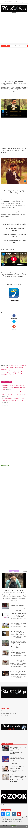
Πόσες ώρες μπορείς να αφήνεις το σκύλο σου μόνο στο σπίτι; (18, 652)
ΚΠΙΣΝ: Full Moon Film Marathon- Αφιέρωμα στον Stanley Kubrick (17, 758)
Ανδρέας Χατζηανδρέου (9, 88)
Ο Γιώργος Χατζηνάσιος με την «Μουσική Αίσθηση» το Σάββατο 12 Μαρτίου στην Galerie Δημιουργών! (12, 372)
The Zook (3, 805)
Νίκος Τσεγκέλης (15, 89)
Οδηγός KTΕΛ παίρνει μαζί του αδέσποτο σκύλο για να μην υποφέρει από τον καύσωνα (18, 673)
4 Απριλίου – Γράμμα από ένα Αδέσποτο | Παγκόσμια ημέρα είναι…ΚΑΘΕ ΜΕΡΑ (18, 615)
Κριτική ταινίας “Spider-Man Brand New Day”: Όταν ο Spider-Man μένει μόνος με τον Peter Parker (13, 387)
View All (25, 571)
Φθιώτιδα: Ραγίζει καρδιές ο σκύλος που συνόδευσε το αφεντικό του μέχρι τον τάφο (18, 605)
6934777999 (6, 711)
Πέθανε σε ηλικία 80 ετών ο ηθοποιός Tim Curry (14, 394)
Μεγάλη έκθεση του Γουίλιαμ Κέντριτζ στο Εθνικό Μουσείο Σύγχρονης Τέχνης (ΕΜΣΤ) (18, 776)
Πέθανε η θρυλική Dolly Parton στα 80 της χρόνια (14, 404)
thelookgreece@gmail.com (9, 713)
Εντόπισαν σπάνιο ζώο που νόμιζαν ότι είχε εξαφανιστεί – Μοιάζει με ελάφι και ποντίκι (18, 643)
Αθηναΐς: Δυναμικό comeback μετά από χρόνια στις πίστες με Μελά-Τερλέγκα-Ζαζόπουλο (13, 367)
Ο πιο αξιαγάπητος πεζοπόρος (14, 590)
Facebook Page (7, 716)
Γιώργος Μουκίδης (18, 88)
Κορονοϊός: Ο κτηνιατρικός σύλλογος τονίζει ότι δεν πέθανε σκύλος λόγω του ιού (18, 633)
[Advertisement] (14, 29)
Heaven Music (19, 87)
